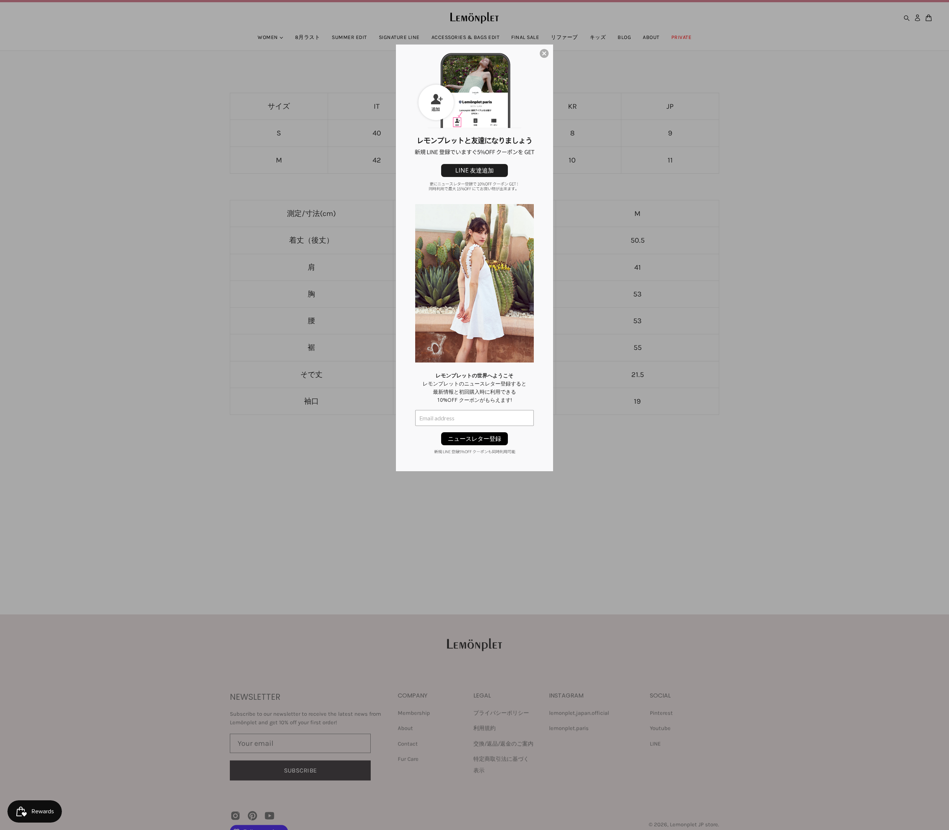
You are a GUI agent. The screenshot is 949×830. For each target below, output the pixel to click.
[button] (544, 53)
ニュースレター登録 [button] (474, 438)
